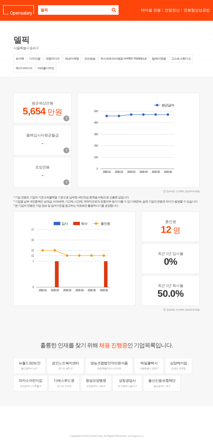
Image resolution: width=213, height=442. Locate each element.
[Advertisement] (106, 419)
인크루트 (180, 191)
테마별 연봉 (151, 10)
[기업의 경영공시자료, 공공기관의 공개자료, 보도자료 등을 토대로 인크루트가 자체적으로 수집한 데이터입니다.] (66, 182)
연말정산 (172, 10)
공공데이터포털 (192, 191)
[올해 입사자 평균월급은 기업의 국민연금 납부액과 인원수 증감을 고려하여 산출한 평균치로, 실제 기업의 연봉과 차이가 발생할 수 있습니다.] (66, 150)
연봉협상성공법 (197, 10)
